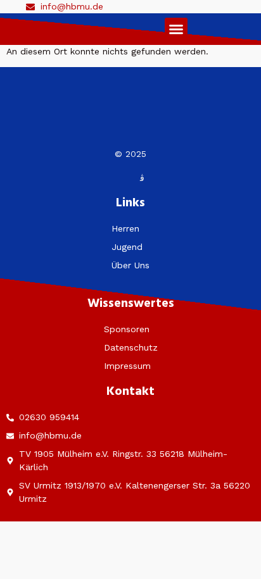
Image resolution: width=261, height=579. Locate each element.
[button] (176, 29)
